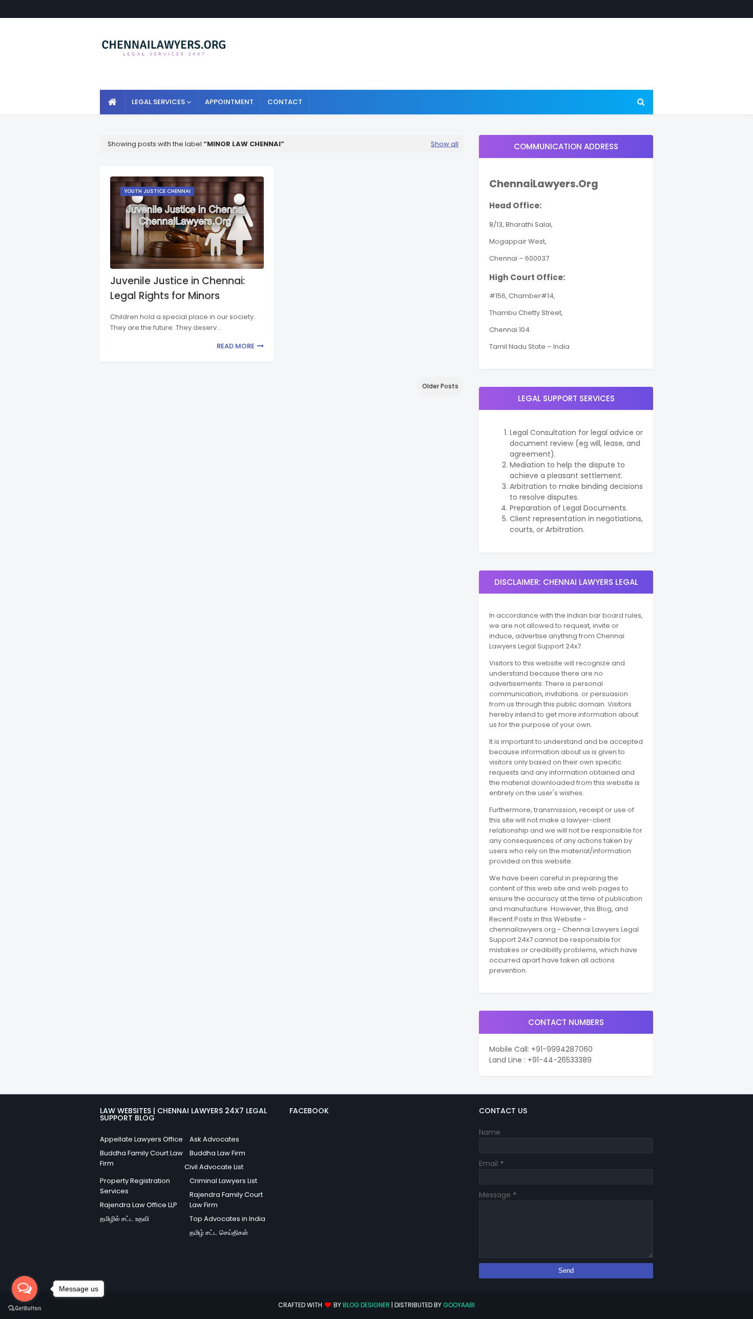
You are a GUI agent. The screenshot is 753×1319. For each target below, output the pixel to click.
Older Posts (440, 386)
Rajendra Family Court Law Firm (226, 1200)
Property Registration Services (135, 1186)
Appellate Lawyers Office (141, 1139)
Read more (236, 346)
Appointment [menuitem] (229, 102)
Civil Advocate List (213, 1167)
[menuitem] (112, 102)
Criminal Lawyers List (223, 1181)
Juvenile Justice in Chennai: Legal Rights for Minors (177, 288)
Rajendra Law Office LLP (138, 1205)
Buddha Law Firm (217, 1153)
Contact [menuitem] (284, 102)
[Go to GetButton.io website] (24, 1308)
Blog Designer (366, 1305)
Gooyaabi (459, 1305)
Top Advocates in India (227, 1219)
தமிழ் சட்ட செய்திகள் (219, 1232)
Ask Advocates (214, 1139)
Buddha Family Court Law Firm (141, 1158)
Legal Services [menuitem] (158, 102)
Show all (444, 144)
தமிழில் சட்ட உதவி (124, 1219)
